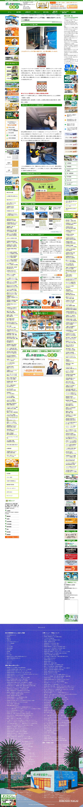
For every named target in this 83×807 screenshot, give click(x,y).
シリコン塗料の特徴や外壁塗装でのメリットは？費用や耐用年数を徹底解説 (58, 771)
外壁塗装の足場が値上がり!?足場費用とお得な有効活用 (54, 738)
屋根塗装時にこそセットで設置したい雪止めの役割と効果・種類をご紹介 (58, 707)
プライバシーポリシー (11, 488)
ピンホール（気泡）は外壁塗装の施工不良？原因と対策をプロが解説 (20, 725)
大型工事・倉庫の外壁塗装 (49, 732)
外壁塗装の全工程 (10, 210)
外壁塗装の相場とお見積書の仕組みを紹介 (71, 242)
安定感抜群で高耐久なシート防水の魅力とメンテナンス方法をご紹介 (20, 764)
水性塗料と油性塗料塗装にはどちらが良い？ (71, 353)
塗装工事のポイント (11, 199)
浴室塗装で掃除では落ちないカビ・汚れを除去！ (53, 718)
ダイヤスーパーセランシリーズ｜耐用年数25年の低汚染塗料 (55, 753)
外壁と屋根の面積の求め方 (12, 444)
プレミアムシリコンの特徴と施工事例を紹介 (70, 460)
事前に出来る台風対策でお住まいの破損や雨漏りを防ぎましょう (19, 774)
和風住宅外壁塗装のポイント (70, 360)
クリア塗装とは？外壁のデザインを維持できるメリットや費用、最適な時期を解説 (59, 776)
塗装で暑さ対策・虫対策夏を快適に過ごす (12, 268)
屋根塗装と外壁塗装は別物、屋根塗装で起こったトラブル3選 (18, 736)
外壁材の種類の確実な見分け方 (69, 275)
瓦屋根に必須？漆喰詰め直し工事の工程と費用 (53, 690)
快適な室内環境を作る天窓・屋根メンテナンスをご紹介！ (55, 702)
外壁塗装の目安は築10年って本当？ (10, 207)
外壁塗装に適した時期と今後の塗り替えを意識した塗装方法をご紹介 (20, 713)
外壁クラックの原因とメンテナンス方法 (11, 275)
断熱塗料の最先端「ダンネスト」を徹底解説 (71, 401)
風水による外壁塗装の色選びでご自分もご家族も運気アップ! (18, 679)
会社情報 (8, 651)
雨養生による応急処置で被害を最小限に (71, 408)
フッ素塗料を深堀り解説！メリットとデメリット (71, 449)
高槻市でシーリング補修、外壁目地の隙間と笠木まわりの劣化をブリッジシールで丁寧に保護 (50, 279)
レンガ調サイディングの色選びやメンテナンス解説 (12, 279)
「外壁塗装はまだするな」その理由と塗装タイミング (12, 215)
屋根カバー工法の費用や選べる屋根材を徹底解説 (12, 234)
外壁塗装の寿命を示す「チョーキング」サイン (12, 271)
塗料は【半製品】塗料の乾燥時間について (12, 434)
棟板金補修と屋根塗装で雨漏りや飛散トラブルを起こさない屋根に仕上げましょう (22, 756)
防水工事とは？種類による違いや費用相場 (12, 411)
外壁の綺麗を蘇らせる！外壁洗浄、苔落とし (71, 379)
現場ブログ (9, 638)
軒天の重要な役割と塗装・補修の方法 (11, 319)
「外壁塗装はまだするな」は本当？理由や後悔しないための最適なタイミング (21, 684)
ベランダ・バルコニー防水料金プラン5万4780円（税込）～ (55, 648)
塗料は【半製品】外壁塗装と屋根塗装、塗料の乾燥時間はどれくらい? (20, 741)
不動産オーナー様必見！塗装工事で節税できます (71, 316)
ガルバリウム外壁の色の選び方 (70, 286)
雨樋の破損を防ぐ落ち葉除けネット (10, 341)
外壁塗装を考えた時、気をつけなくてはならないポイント (18, 728)
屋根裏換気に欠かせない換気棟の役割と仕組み (12, 426)
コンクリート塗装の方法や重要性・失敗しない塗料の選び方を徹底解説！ (58, 722)
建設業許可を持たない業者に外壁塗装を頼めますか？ (17, 656)
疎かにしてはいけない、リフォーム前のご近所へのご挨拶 (18, 687)
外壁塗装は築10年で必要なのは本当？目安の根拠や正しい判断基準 (19, 682)
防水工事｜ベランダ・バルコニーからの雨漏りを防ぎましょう (56, 674)
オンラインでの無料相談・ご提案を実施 (71, 220)
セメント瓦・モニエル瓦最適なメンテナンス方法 (12, 375)
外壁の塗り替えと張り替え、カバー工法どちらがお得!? (17, 702)
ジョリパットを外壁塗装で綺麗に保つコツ (71, 368)
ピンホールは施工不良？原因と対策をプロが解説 (12, 290)
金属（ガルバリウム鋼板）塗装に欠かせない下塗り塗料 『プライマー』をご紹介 (59, 792)
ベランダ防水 (12, 78)
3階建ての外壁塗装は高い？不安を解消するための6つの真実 (18, 690)
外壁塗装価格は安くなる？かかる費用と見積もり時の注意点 (55, 653)
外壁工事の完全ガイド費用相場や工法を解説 (11, 220)
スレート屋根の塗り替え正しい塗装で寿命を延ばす (12, 349)
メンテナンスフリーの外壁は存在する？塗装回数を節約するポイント (20, 707)
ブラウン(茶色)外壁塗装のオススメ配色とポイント (71, 445)
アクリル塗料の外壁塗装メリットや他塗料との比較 (12, 253)
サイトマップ (9, 495)
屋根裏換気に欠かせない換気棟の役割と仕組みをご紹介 (17, 766)
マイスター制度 (10, 646)
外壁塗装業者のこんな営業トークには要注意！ (71, 331)
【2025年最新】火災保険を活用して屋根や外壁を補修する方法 (56, 656)
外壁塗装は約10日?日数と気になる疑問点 (70, 257)
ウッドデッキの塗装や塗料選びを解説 (11, 389)
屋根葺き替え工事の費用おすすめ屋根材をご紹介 (12, 231)
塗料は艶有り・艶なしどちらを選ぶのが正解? (70, 349)
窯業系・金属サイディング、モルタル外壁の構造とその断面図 (18, 749)
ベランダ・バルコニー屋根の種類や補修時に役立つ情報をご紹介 (19, 758)
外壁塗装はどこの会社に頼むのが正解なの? (15, 739)
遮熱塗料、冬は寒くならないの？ (50, 779)
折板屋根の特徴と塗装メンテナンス (10, 367)
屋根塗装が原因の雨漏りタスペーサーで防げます (12, 352)
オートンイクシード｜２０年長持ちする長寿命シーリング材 (55, 769)
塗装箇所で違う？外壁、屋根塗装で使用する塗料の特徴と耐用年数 (56, 781)
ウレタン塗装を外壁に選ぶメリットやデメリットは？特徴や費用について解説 (59, 774)
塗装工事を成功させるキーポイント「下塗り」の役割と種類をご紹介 (57, 790)
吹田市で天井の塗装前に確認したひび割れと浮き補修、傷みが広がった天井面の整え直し (71, 57)
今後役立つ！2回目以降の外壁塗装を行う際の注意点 (54, 669)
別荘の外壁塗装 (47, 735)
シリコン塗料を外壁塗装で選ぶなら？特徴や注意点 (12, 260)
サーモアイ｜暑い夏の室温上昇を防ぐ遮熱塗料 (53, 748)
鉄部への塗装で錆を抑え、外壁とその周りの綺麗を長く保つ (55, 712)
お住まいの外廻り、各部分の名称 (13, 703)
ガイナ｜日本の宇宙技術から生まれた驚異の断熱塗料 (54, 766)
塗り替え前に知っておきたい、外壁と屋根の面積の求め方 (18, 748)
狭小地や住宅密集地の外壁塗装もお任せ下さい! (12, 356)
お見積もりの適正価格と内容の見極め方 (71, 250)
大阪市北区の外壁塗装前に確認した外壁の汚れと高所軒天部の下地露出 (71, 25)
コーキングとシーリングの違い (12, 437)
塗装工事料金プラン (55, 12)
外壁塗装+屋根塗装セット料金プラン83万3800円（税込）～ (55, 646)
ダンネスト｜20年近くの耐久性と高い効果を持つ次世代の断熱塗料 (56, 764)
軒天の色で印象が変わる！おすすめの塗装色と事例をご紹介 (55, 700)
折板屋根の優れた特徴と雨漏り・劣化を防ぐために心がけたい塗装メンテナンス (59, 686)
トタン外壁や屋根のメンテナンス (11, 364)
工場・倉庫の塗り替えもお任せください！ (71, 202)
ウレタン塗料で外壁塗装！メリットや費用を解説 (12, 257)
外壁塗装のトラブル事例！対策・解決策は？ (71, 416)
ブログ (26, 14)
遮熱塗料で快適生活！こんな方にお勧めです (52, 758)
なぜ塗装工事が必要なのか (12, 196)
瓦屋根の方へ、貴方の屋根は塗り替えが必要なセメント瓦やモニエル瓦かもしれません (60, 694)
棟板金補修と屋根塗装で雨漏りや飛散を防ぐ (12, 404)
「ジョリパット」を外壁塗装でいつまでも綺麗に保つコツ (18, 751)
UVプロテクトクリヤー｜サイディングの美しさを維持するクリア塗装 (57, 762)
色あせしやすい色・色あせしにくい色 (71, 124)
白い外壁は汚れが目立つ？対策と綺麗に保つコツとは (71, 438)
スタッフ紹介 (9, 477)
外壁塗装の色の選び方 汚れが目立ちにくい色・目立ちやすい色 (19, 672)
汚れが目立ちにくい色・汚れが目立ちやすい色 (72, 120)
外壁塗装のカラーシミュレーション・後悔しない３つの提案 (18, 677)
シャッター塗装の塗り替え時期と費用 (11, 397)
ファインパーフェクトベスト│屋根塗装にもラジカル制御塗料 (55, 746)
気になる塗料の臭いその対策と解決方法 (70, 264)
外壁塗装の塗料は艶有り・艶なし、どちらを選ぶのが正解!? (55, 784)
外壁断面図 (9, 448)
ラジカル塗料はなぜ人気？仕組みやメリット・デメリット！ (18, 797)
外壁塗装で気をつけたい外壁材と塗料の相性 (12, 452)
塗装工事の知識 (10, 192)
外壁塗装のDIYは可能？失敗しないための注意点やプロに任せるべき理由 (20, 700)
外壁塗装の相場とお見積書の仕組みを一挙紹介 (53, 649)
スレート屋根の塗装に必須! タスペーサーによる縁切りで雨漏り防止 (20, 738)
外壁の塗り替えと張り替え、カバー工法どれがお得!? (71, 271)
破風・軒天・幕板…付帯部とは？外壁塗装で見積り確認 (54, 695)
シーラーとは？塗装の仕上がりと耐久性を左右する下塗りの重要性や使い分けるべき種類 (61, 789)
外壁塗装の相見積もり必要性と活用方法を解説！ (71, 239)
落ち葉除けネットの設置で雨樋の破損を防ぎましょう (54, 709)
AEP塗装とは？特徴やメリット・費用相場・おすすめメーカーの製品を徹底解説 (59, 777)
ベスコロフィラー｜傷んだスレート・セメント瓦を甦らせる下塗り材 (57, 751)
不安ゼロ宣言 (9, 649)
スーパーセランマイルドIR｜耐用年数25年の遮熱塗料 (54, 749)
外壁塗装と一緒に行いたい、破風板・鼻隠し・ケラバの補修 (55, 697)
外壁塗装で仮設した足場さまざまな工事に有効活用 (71, 320)
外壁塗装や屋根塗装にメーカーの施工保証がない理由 (71, 312)
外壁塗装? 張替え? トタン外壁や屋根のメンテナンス (54, 684)
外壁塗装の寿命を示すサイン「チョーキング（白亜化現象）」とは (19, 716)
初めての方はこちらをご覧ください (50, 635)
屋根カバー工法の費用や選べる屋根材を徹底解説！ (53, 666)
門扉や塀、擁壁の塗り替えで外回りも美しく (52, 671)
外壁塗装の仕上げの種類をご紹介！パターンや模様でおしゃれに (19, 799)
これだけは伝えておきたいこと (13, 641)
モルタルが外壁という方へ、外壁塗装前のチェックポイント (55, 794)
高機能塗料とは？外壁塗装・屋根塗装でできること (12, 297)
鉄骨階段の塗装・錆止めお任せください (12, 382)
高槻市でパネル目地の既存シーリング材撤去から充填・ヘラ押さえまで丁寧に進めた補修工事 (50, 242)
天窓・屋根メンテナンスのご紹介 (11, 327)
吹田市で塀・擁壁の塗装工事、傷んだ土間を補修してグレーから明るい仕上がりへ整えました (71, 61)
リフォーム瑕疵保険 (10, 643)
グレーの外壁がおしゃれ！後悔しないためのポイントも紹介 (18, 785)
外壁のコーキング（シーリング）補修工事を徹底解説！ (54, 681)
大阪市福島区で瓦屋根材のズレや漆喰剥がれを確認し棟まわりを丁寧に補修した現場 (71, 38)
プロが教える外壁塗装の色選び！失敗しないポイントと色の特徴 (19, 669)
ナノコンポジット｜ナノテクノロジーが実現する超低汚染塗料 (56, 759)
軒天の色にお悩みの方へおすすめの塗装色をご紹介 (12, 323)
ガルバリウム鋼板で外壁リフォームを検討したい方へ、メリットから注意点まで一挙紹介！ (24, 708)
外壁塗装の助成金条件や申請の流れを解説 (71, 227)
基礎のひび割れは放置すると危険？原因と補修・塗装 (17, 777)
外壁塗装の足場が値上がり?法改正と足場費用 (71, 323)
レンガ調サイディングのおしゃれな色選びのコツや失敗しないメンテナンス (21, 720)
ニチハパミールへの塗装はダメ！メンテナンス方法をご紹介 (18, 771)
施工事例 (19, 12)
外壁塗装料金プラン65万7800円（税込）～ (52, 643)
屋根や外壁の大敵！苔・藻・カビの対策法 (70, 382)
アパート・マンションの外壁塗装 (50, 733)
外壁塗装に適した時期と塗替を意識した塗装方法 (12, 245)
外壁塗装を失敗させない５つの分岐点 (71, 231)
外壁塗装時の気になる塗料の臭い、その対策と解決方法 (17, 688)
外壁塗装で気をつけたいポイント (12, 305)
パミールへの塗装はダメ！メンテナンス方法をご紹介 (71, 393)
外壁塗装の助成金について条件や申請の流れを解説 (53, 677)
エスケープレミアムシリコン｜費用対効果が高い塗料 (54, 754)
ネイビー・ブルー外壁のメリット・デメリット (71, 427)
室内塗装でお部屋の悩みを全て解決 (50, 672)
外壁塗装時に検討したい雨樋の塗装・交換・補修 (12, 334)
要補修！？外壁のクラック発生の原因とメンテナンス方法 (18, 718)
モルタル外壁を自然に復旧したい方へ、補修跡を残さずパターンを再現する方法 (22, 723)
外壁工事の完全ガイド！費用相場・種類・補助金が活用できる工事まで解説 (21, 685)
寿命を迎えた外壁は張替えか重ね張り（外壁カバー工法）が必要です (57, 667)
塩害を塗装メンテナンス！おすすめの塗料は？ (12, 430)
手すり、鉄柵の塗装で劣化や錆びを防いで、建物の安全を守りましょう (57, 715)
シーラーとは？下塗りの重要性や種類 (70, 305)
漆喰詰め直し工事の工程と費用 (70, 364)
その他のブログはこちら (57, 294)
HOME (22, 14)
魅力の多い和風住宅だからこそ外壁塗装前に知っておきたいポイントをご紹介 (59, 689)
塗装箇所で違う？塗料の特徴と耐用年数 (70, 294)
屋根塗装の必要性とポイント (49, 661)
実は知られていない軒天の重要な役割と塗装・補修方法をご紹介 (56, 699)
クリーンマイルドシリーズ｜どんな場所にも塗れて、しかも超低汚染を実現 (58, 767)
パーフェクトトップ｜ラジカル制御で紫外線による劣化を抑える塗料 (57, 744)
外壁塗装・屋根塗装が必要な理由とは (14, 695)
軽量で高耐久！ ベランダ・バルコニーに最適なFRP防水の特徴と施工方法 (21, 761)
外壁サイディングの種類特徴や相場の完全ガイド (12, 282)
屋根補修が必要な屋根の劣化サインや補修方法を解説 (54, 710)
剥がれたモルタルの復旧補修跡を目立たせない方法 (12, 286)
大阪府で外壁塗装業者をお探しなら (13, 658)
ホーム (9, 12)
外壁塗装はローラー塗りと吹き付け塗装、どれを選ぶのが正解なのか (20, 743)
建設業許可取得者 (10, 484)
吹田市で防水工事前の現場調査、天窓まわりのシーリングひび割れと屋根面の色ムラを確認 (71, 42)
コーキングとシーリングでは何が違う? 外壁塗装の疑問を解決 (18, 744)
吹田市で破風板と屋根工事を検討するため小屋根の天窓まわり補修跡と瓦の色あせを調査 (71, 33)
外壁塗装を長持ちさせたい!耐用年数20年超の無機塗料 (71, 309)
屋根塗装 (12, 71)
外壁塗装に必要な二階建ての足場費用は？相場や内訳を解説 (55, 740)
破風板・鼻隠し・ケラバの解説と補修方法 (12, 316)
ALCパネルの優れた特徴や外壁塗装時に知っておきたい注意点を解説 (20, 746)
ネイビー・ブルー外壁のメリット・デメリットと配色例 (17, 784)
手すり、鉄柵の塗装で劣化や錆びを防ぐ (11, 386)
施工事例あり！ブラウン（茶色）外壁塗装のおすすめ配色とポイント (20, 792)
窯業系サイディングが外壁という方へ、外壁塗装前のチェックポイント (57, 795)
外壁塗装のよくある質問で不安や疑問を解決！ (71, 224)
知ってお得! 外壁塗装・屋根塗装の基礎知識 (15, 693)
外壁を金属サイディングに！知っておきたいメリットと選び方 (56, 682)
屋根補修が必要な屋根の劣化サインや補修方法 (12, 345)
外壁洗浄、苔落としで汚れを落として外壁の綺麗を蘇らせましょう (56, 725)
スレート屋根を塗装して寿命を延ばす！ (51, 730)
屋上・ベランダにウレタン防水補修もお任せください (12, 419)
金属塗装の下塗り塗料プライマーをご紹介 (70, 301)
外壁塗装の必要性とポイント (49, 659)
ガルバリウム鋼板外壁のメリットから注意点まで (71, 283)
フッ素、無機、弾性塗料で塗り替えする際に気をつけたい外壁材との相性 (21, 753)
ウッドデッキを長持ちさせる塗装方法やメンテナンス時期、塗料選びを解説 (58, 717)
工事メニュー (37, 12)
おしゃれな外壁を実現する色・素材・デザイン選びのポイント (18, 782)
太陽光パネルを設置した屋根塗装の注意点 (71, 386)
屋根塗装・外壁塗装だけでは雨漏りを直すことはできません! (18, 692)
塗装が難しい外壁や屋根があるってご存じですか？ (71, 338)
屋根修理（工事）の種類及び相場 (11, 227)
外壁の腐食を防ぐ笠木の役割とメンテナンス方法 (12, 330)
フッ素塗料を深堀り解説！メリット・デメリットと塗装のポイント (19, 794)
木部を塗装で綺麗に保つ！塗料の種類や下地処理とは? (71, 390)
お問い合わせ (9, 491)
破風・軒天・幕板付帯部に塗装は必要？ (11, 312)
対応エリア (9, 653)
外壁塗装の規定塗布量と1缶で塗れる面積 (71, 375)
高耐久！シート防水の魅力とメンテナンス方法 (12, 423)
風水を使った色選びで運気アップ (71, 115)
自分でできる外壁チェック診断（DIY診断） (15, 698)
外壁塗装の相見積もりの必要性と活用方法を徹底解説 (17, 731)
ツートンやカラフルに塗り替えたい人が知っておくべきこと (72, 129)
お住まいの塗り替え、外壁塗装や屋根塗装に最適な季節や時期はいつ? (20, 715)
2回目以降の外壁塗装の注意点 (69, 290)
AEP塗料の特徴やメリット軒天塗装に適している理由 (71, 471)
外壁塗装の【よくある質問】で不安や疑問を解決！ (16, 667)
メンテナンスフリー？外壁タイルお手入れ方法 (71, 357)
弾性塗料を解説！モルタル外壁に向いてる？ (71, 452)
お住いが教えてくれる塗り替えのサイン (11, 203)
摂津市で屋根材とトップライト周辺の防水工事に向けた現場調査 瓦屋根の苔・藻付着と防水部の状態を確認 (71, 52)
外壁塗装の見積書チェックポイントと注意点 (71, 246)
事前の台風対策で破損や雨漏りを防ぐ (70, 405)
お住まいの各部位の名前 (12, 238)
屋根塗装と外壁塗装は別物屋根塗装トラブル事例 (12, 301)
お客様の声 (28, 12)
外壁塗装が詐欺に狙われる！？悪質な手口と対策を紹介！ (18, 733)
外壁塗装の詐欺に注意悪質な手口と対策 (70, 253)
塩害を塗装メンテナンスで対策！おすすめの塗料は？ (17, 767)
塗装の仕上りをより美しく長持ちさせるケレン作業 (12, 293)
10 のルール (9, 644)
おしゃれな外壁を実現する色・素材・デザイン (71, 423)
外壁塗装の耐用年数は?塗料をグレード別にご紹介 (12, 242)
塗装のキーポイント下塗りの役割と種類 (70, 298)
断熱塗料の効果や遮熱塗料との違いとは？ (71, 397)
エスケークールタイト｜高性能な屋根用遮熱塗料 (53, 756)
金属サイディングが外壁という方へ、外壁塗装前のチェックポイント (57, 797)
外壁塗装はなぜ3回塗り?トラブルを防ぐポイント (12, 308)
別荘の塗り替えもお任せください (71, 209)
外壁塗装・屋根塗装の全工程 (49, 641)
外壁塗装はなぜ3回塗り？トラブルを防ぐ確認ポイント (17, 730)
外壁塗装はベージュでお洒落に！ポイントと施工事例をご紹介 (18, 790)
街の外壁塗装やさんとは (11, 635)
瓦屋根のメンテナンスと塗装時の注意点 (12, 371)
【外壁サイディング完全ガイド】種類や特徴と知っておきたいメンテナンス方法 (22, 721)
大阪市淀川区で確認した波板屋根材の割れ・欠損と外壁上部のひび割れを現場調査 (71, 47)
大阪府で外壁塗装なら (11, 480)
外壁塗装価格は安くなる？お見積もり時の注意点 (12, 223)
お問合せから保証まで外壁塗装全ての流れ (52, 639)
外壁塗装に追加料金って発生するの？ (70, 235)
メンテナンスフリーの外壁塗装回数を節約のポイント (71, 279)
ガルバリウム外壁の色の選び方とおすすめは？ (15, 710)
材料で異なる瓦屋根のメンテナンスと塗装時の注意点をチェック (56, 692)
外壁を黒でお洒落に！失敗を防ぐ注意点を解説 (71, 434)
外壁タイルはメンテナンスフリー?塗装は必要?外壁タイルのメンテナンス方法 (59, 687)
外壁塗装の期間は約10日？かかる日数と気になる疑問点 (17, 680)
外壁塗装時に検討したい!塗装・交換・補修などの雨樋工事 (55, 705)
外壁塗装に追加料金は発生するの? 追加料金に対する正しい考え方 (56, 679)
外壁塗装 (12, 67)
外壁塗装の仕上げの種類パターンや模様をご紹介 (71, 456)
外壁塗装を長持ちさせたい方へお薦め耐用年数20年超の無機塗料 (56, 787)
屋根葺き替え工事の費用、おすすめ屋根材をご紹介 (53, 664)
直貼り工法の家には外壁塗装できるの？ (70, 346)
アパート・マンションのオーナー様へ (71, 205)
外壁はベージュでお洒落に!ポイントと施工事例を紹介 (71, 441)
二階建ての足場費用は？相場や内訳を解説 (71, 327)
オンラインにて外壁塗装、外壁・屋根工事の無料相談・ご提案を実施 (57, 676)
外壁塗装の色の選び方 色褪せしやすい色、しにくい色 (17, 670)
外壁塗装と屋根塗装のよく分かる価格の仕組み (53, 636)
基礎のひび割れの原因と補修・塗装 (69, 412)
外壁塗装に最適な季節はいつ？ (12, 249)
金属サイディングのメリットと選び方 (11, 360)
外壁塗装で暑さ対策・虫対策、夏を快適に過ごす (53, 737)
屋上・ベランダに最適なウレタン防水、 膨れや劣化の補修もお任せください (21, 762)
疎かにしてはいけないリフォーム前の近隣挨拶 (71, 261)
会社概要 (73, 12)
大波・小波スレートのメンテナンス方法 (11, 456)
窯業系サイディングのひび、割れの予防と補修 (71, 342)
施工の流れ (46, 12)
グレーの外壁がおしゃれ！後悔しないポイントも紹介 (71, 430)
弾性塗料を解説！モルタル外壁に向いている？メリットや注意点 (19, 795)
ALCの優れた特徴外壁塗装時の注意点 (11, 441)
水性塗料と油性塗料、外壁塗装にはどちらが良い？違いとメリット (56, 785)
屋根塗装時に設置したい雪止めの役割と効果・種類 (12, 338)
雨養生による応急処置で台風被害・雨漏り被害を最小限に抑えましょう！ (21, 776)
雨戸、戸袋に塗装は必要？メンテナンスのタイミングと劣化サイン (56, 723)
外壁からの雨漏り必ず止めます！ (50, 658)
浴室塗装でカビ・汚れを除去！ (11, 393)
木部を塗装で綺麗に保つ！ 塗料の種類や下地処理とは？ (17, 769)
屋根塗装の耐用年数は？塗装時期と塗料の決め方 (71, 419)
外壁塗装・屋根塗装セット (12, 74)
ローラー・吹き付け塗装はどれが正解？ (70, 371)
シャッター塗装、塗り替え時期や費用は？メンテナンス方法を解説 (56, 720)
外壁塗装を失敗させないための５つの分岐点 (15, 675)
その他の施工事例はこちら (56, 231)
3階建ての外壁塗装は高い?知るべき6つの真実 (71, 268)
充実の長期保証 (10, 648)
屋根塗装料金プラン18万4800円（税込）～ (52, 644)
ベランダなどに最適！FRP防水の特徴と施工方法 (12, 415)
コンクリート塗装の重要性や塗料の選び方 (11, 400)
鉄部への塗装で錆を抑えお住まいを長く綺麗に (12, 378)
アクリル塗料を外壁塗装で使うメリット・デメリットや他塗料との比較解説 (58, 772)
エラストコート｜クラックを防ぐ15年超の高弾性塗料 (54, 761)
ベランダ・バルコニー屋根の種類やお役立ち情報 (12, 408)
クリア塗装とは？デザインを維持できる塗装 (12, 264)
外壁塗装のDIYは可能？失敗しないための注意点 (71, 334)
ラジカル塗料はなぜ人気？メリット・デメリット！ (71, 467)
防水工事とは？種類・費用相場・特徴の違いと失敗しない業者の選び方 (20, 759)
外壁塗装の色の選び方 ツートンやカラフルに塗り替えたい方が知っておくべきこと (22, 674)
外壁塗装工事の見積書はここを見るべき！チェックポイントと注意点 (57, 651)
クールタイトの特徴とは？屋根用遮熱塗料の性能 (71, 464)
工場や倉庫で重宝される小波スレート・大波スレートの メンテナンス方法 (21, 754)
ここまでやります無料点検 (64, 12)
